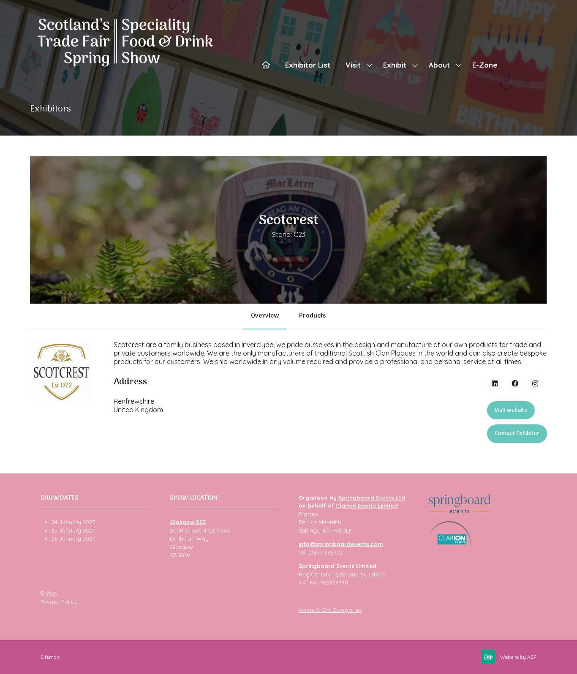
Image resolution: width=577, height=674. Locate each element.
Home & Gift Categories (330, 609)
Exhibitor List (307, 64)
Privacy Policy (59, 601)
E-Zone (485, 64)
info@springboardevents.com (341, 544)
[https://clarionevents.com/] (450, 544)
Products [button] (312, 316)
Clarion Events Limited (367, 505)
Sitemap (50, 657)
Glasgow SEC (188, 522)
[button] (511, 410)
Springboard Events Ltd (371, 497)
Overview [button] (265, 316)
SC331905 (372, 574)
